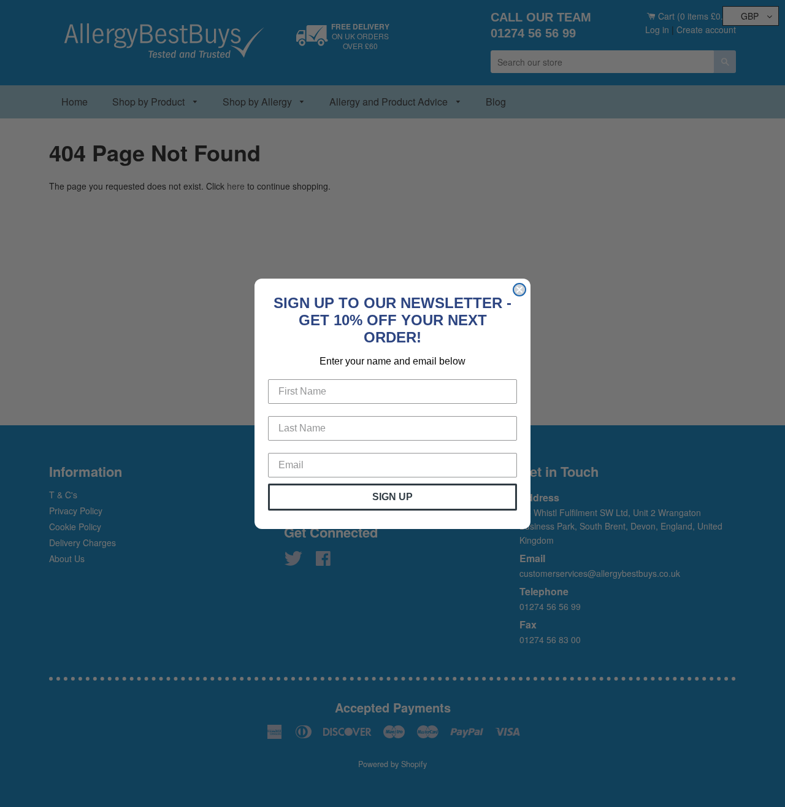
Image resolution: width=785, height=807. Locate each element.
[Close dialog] (519, 290)
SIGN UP (392, 497)
